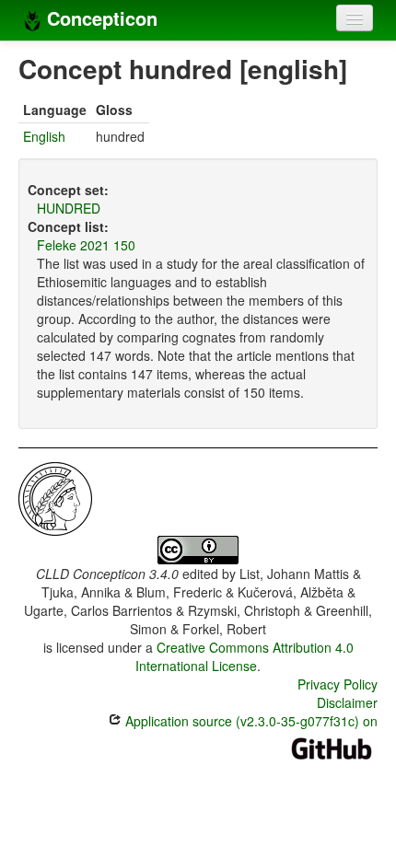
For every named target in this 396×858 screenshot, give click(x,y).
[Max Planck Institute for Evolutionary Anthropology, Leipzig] (55, 497)
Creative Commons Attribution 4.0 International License (244, 656)
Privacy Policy (337, 684)
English (44, 136)
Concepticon (99, 18)
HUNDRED (68, 208)
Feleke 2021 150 (86, 245)
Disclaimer (347, 702)
